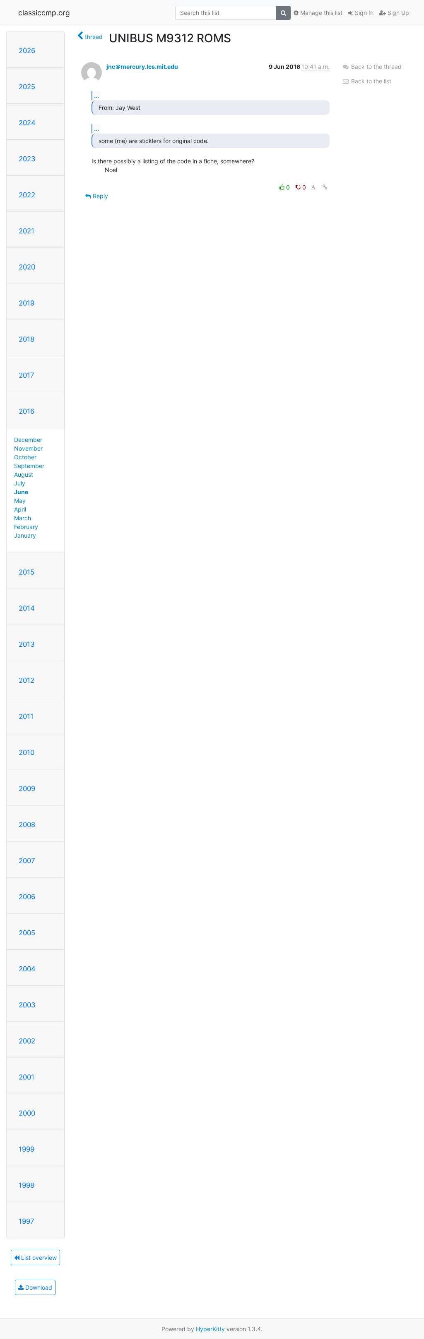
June (21, 491)
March (22, 518)
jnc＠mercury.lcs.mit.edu (142, 66)
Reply (99, 195)
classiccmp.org (44, 12)
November (28, 448)
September (29, 465)
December (28, 439)
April (20, 509)
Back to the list (370, 81)
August (23, 474)
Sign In (363, 12)
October (25, 457)
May (20, 500)
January (25, 535)
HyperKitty (210, 1328)
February (26, 526)
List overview (38, 1257)
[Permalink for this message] (325, 187)
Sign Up (397, 12)
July (19, 483)
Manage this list (320, 12)
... (96, 95)
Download (38, 1287)
